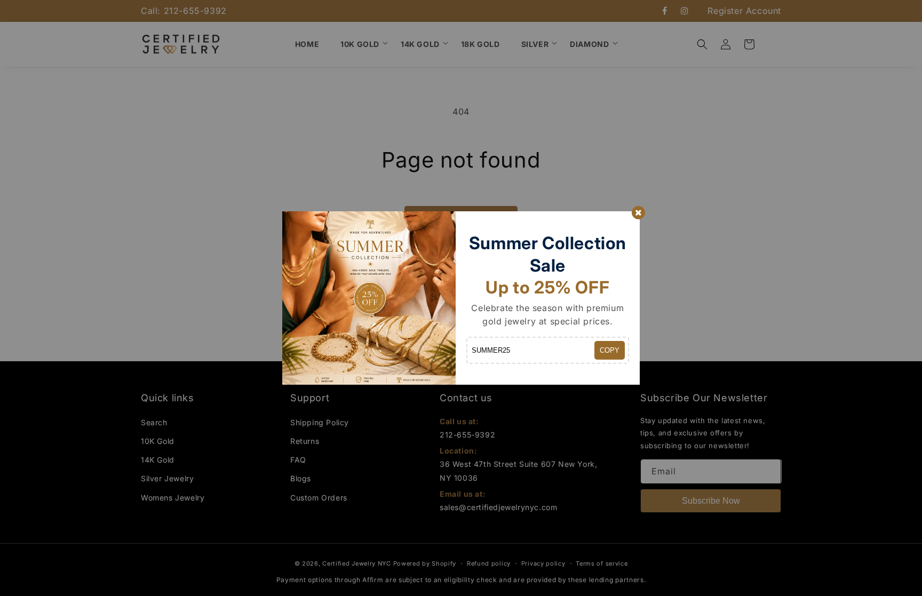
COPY (609, 350)
